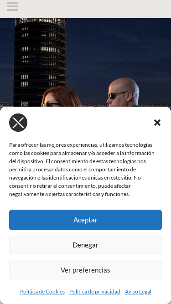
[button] (157, 122)
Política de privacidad (94, 291)
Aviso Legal (138, 291)
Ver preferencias (85, 270)
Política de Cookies (42, 291)
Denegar (85, 245)
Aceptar (85, 220)
